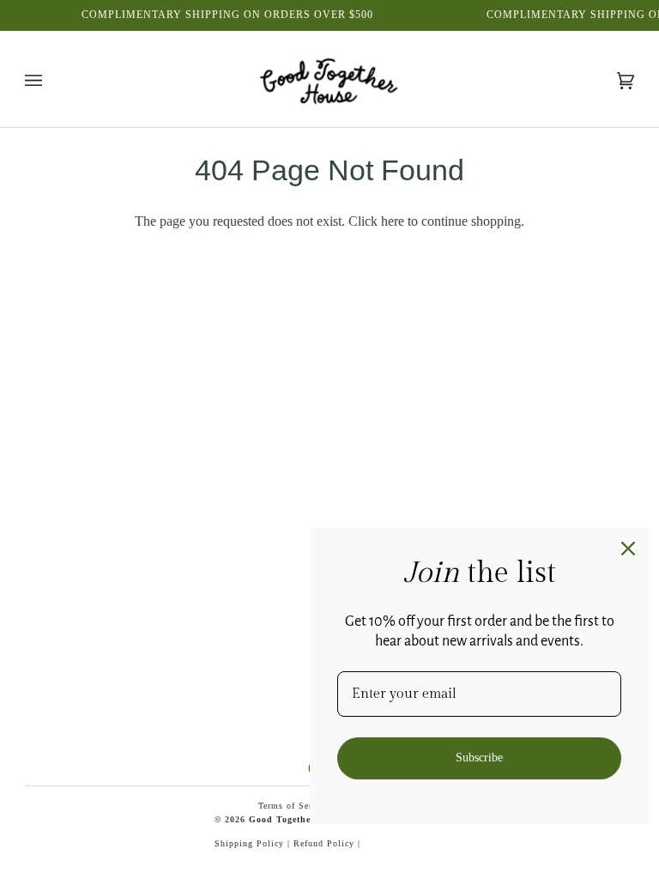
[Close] (628, 548)
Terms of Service (294, 805)
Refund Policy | (326, 843)
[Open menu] (50, 81)
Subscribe (479, 757)
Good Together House (297, 819)
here (392, 221)
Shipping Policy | (254, 843)
